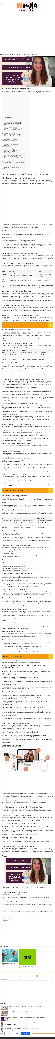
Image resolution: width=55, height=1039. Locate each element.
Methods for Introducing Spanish (9, 125)
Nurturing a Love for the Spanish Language (12, 166)
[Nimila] (27, 6)
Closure (4, 168)
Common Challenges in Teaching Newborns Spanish (13, 155)
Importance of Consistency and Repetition (12, 163)
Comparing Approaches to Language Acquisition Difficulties (15, 157)
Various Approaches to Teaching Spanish (12, 127)
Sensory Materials (8, 145)
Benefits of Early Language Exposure (11, 121)
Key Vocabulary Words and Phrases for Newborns (13, 134)
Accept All (26, 1033)
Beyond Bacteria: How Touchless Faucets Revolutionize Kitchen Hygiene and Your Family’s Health (26, 1017)
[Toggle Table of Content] (26, 118)
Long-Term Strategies (7, 161)
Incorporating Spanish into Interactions (11, 138)
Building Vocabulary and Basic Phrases (10, 133)
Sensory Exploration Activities (10, 141)
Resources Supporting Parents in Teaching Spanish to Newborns (16, 160)
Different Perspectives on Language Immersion (13, 122)
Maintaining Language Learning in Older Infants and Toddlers (15, 162)
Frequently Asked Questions (8, 169)
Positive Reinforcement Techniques (11, 152)
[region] (17, 1029)
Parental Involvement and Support (9, 146)
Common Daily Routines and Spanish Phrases (12, 129)
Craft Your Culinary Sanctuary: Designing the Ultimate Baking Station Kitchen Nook (24, 1011)
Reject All (17, 1033)
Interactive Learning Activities (8, 140)
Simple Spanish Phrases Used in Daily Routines (13, 135)
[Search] (37, 976)
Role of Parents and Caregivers (10, 130)
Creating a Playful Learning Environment (11, 144)
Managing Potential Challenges (10, 151)
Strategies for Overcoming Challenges (11, 156)
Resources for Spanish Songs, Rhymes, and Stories (13, 128)
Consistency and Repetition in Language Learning (13, 123)
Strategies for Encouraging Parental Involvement (13, 149)
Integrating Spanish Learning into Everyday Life (13, 167)
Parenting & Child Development (10, 54)
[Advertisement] (27, 24)
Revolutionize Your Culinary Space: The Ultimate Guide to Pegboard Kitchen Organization (25, 1006)
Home (2, 54)
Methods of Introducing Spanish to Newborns (13, 124)
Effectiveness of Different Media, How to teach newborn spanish (15, 132)
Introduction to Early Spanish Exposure (10, 119)
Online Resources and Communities (11, 150)
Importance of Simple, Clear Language (11, 139)
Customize (9, 1033)
